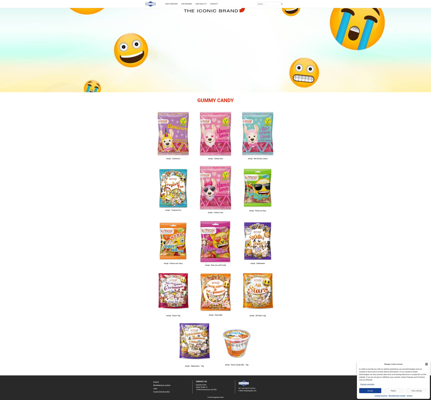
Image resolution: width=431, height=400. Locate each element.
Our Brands (186, 4)
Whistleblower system (397, 396)
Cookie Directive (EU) (161, 392)
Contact (214, 4)
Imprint (409, 396)
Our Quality (201, 4)
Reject (393, 390)
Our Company (171, 4)
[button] (426, 364)
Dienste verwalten (367, 384)
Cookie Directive (381, 396)
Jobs (155, 389)
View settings (416, 390)
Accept (370, 390)
